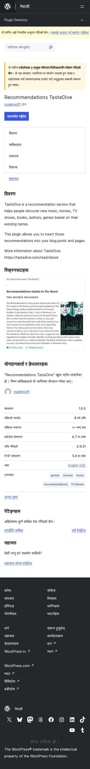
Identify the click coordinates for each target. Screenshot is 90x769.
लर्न (6, 628)
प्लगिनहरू (53, 606)
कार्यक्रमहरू (55, 636)
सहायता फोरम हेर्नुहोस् (18, 563)
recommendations (56, 484)
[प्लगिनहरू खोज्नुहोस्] (50, 47)
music (80, 475)
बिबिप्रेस (12, 681)
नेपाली (18, 709)
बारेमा (7, 590)
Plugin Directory (16, 20)
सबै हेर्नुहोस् (79, 530)
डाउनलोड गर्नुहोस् (16, 116)
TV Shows (77, 484)
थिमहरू (52, 598)
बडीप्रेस (11, 689)
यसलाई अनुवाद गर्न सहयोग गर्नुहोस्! (70, 32)
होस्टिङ (9, 606)
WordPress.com (19, 665)
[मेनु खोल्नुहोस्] (83, 6)
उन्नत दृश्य (11, 497)
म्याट (9, 673)
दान (51, 643)
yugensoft (12, 104)
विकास (13, 167)
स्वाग (52, 651)
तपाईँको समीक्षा (13, 530)
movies (68, 475)
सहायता (14, 178)
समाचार (9, 598)
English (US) (77, 465)
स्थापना (14, 156)
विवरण (13, 133)
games (55, 475)
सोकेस (51, 590)
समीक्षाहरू (15, 144)
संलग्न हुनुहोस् (56, 628)
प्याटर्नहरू (53, 613)
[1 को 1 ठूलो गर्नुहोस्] (80, 283)
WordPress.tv (17, 651)
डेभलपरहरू (11, 643)
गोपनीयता (10, 613)
